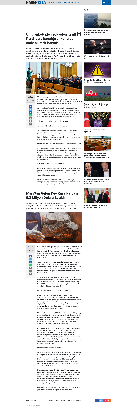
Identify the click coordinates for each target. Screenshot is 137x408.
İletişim (63, 400)
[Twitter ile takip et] (101, 400)
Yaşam (77, 2)
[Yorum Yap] (30, 124)
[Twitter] (30, 109)
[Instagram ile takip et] (105, 400)
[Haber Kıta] (36, 2)
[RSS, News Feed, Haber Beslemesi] (109, 400)
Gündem (51, 2)
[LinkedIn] (30, 112)
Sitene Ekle (78, 400)
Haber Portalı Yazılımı (34, 405)
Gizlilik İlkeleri (70, 400)
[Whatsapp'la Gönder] (30, 115)
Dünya (65, 2)
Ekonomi (58, 2)
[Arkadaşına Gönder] (30, 118)
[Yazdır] (30, 121)
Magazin (70, 2)
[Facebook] (30, 106)
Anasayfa (51, 400)
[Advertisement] (54, 20)
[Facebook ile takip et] (97, 400)
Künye (57, 400)
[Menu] (103, 2)
